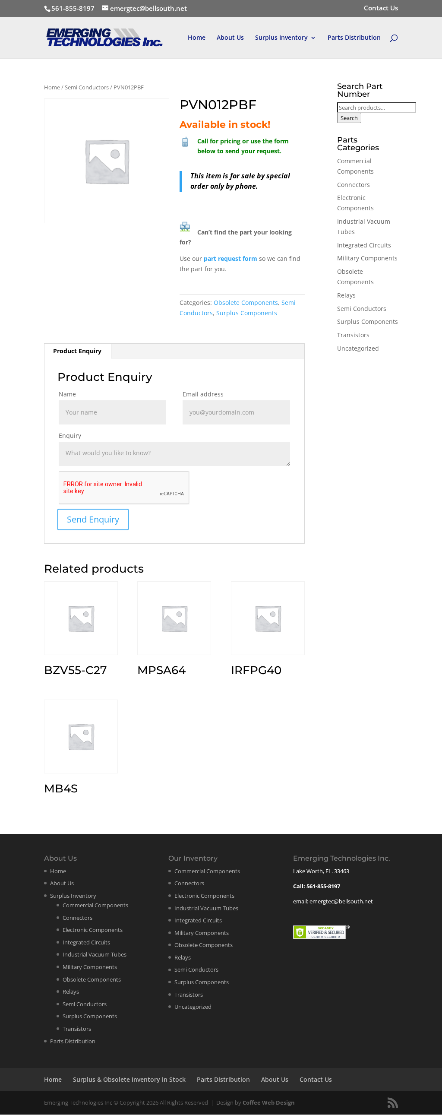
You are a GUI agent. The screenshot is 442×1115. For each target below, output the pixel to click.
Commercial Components (95, 905)
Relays (346, 295)
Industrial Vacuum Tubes (94, 954)
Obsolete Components (246, 302)
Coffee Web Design (269, 1102)
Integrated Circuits (364, 245)
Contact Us (381, 8)
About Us (230, 38)
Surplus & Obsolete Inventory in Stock (129, 1079)
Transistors (353, 335)
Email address (203, 394)
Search (349, 118)
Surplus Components (246, 313)
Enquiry (70, 435)
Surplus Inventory (281, 38)
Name (67, 394)
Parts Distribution (354, 38)
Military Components (367, 258)
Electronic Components (93, 930)
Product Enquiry (77, 351)
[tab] (77, 351)
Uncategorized (358, 348)
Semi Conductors (87, 87)
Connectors (353, 185)
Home (196, 38)
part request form (231, 258)
